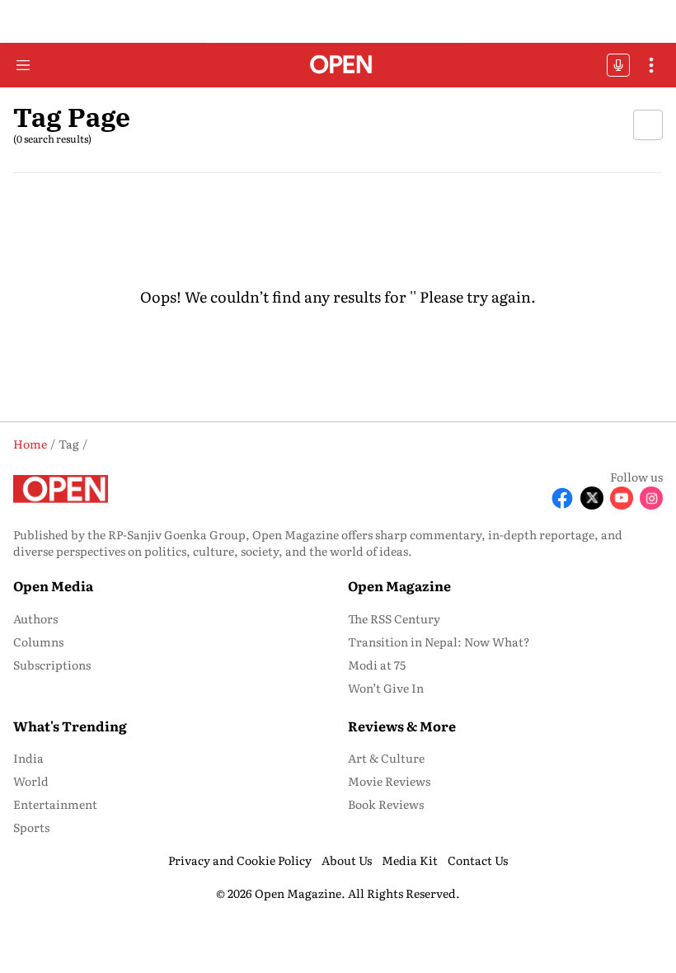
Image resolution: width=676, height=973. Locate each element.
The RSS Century (394, 618)
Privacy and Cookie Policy (240, 860)
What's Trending (70, 726)
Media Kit (410, 860)
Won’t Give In (386, 687)
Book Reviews (386, 804)
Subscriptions (52, 664)
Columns (38, 641)
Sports (31, 827)
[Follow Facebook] (562, 498)
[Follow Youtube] (621, 498)
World (31, 781)
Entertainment (55, 804)
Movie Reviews (389, 781)
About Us (347, 860)
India (28, 758)
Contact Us (478, 860)
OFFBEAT (618, 65)
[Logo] (338, 66)
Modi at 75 (377, 664)
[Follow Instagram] (651, 498)
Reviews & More (402, 726)
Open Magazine (399, 585)
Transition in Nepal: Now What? (439, 641)
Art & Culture (386, 758)
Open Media (53, 585)
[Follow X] (591, 498)
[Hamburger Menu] (23, 65)
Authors (35, 618)
